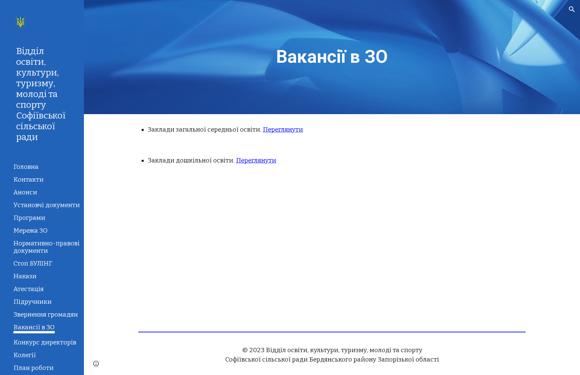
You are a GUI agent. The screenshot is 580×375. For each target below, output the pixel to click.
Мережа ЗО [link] (30, 230)
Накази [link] (25, 276)
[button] (572, 9)
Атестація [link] (28, 289)
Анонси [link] (25, 192)
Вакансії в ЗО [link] (34, 327)
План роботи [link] (33, 368)
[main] (332, 57)
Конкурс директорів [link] (44, 342)
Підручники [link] (32, 302)
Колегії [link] (24, 355)
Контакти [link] (28, 179)
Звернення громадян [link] (45, 314)
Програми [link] (29, 218)
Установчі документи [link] (46, 205)
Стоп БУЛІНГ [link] (32, 263)
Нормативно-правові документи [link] (46, 247)
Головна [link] (26, 167)
